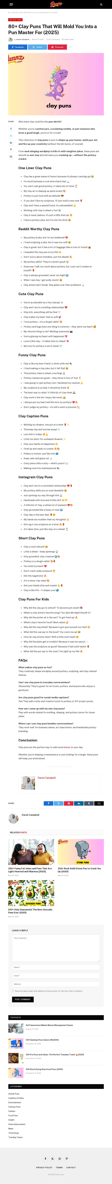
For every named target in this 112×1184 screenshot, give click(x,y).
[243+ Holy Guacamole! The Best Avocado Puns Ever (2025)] (31, 893)
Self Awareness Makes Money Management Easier (49, 1025)
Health (11, 1120)
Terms (59, 1168)
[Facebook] (11, 128)
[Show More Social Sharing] (70, 47)
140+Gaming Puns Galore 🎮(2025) (42, 1040)
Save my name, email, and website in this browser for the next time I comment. (49, 991)
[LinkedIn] (11, 142)
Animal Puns (13, 1094)
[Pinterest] (11, 149)
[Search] (101, 4)
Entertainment (14, 1102)
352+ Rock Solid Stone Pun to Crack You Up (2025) (79, 870)
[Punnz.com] (56, 4)
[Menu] (11, 4)
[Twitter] (11, 135)
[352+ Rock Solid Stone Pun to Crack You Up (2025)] (81, 852)
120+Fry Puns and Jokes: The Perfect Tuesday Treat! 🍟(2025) (55, 1055)
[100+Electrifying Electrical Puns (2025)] (15, 1073)
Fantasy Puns (15, 20)
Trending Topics (15, 1137)
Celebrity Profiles (16, 1098)
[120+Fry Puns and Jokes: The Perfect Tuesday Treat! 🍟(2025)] (15, 1058)
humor (67, 747)
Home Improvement (16, 1124)
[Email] (11, 156)
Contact (71, 1168)
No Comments (54, 39)
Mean (10, 1129)
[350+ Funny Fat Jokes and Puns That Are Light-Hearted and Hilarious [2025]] (31, 852)
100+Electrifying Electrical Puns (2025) (44, 1069)
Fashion (11, 1111)
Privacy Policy (44, 1168)
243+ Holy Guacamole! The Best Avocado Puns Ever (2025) (30, 911)
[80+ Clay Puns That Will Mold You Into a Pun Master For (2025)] (56, 84)
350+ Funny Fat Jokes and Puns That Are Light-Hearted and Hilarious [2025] (30, 870)
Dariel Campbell (22, 39)
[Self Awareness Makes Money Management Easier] (15, 1029)
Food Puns (13, 1115)
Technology (13, 1133)
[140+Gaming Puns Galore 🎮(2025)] (15, 1043)
